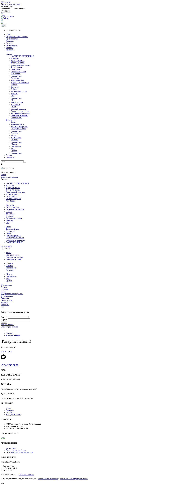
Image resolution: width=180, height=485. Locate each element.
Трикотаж (15, 87)
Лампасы (14, 140)
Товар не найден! (13, 335)
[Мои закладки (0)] (2, 14)
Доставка (10, 41)
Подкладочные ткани (20, 111)
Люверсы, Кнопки (18, 129)
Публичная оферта (26, 475)
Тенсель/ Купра (17, 102)
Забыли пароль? (7, 325)
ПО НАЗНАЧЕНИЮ (19, 115)
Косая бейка (16, 137)
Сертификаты (11, 45)
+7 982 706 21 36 (9, 365)
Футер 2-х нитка (17, 61)
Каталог (9, 54)
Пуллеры (14, 133)
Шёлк (13, 100)
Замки (13, 122)
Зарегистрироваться (9, 177)
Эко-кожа (15, 78)
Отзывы (4, 289)
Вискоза (14, 94)
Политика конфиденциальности (19, 452)
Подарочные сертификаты (17, 37)
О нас (8, 34)
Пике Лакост (16, 69)
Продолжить (6, 351)
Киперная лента (17, 124)
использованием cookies (48, 479)
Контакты (10, 50)
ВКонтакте (5, 2)
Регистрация (11, 448)
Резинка (14, 135)
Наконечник (16, 146)
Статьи (9, 155)
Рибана (14, 85)
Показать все (16, 76)
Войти (3, 175)
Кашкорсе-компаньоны (20, 113)
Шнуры (14, 144)
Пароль (4, 320)
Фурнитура (10, 120)
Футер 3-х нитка (17, 63)
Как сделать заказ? (13, 415)
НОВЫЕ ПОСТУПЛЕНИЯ (22, 56)
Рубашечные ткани (19, 91)
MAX (12, 4)
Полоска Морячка (18, 72)
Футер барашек (17, 67)
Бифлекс (14, 89)
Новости (9, 48)
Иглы (13, 148)
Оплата (9, 43)
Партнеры (10, 157)
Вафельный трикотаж (20, 83)
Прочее (14, 151)
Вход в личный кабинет (16, 450)
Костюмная (15, 105)
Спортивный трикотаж (20, 65)
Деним (13, 107)
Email (3, 317)
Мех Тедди (15, 74)
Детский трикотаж (18, 109)
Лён (12, 96)
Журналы (15, 58)
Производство (12, 39)
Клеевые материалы (19, 126)
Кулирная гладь (17, 80)
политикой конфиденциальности (74, 479)
